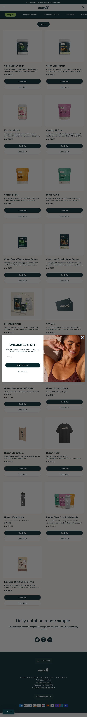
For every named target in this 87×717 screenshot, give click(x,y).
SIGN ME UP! (22, 365)
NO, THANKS (23, 371)
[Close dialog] (82, 337)
